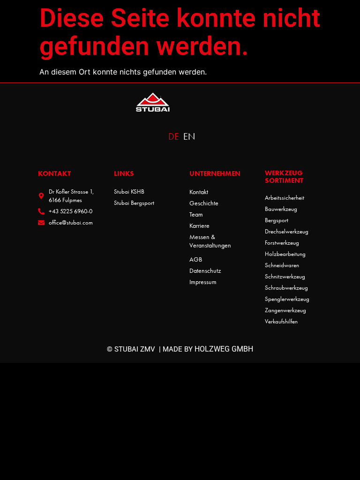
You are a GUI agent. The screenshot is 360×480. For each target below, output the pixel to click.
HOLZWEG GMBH (224, 349)
